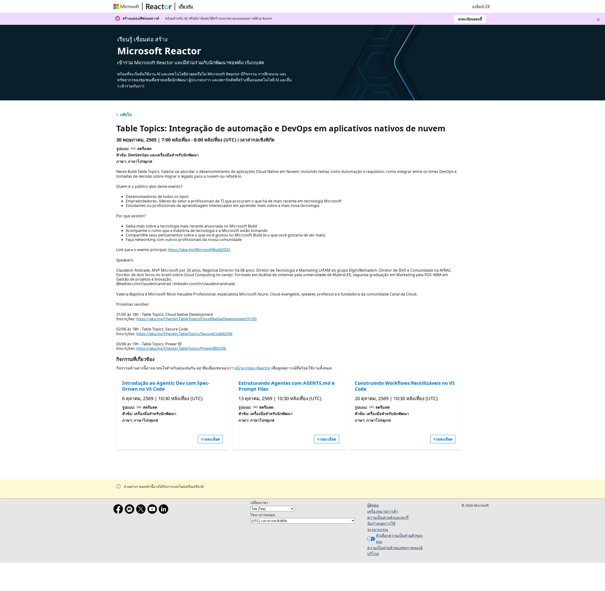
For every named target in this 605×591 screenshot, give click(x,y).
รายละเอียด (210, 439)
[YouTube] (153, 510)
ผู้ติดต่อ (373, 505)
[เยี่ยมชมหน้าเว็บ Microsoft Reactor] (158, 6)
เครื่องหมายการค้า (382, 511)
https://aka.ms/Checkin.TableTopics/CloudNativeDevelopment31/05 (196, 318)
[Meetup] (130, 510)
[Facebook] (119, 510)
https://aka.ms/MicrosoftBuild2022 (199, 249)
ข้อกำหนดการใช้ (381, 523)
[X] (141, 510)
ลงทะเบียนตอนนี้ (470, 19)
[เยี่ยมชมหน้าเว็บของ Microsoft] (127, 6)
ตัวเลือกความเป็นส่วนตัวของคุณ (399, 538)
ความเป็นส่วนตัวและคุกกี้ (388, 517)
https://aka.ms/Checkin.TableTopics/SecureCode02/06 (184, 333)
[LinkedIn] (164, 510)
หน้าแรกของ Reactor (252, 368)
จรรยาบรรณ (377, 529)
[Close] (598, 19)
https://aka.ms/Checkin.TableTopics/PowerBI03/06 (181, 348)
